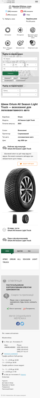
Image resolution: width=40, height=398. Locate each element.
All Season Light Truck (26, 120)
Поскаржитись (30, 308)
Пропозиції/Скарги (7, 389)
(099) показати (28, 11)
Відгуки (20, 251)
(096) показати (13, 11)
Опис (7, 251)
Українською (31, 19)
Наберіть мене (10, 19)
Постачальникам (14, 285)
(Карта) (23, 374)
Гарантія (4, 381)
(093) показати (12, 15)
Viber (28, 15)
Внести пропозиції (15, 308)
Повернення (6, 387)
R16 (29, 251)
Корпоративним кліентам (18, 287)
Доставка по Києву (7, 383)
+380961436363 (9, 347)
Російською (30, 21)
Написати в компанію (11, 353)
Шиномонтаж (13, 290)
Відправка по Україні (8, 385)
